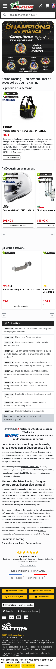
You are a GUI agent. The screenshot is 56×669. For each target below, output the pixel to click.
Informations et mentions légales (19, 605)
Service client (43, 597)
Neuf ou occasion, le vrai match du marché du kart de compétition (25, 404)
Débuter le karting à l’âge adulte (24, 411)
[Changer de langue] (53, 6)
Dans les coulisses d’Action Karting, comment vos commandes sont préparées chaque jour (26, 374)
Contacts (9, 611)
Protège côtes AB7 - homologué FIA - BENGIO (24, 131)
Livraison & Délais (15, 591)
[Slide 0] (21, 71)
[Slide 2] (30, 71)
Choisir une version (11, 157)
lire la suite (18, 152)
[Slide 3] (35, 71)
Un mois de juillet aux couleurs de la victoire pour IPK (26, 344)
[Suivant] (52, 235)
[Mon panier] (47, 6)
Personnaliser (44, 665)
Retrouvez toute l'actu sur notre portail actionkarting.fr (22, 418)
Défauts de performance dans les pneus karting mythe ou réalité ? (28, 330)
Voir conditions (12, 655)
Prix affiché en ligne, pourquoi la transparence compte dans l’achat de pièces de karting (25, 385)
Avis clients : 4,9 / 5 (15, 597)
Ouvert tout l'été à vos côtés (23, 337)
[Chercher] (4, 15)
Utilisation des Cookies (29, 611)
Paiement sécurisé (43, 591)
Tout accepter (12, 665)
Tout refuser (28, 665)
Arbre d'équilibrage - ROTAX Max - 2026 (21, 289)
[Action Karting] (22, 5)
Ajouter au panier (21, 306)
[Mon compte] (41, 6)
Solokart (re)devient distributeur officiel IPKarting (27, 395)
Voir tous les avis (28, 565)
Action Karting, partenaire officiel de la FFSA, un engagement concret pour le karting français (28, 364)
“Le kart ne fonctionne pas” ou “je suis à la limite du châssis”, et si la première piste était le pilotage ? (27, 354)
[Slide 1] (26, 71)
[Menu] (5, 5)
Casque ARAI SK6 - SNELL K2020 (18, 210)
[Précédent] (4, 235)
